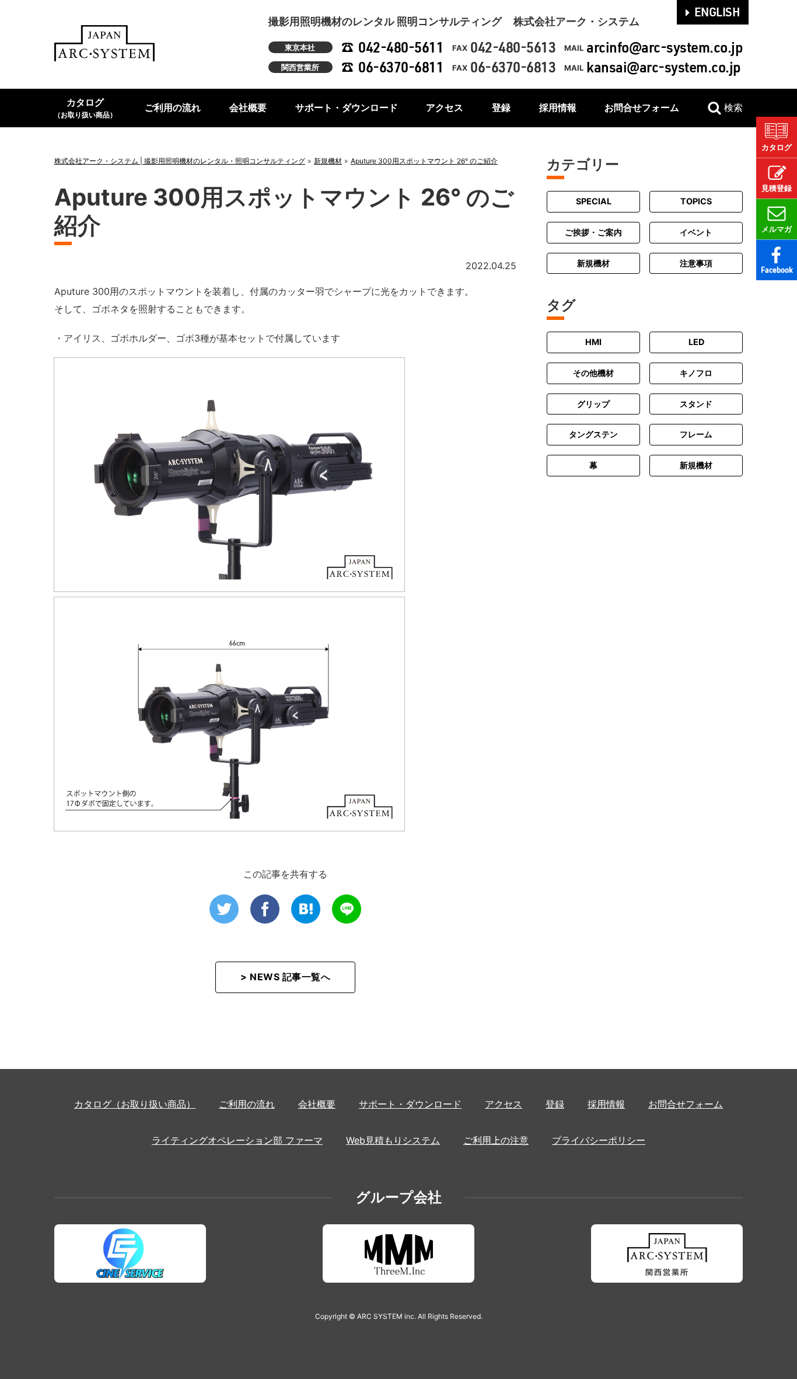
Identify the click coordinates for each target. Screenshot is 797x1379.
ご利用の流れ (173, 107)
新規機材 (593, 262)
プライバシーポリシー (598, 1140)
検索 (733, 107)
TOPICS (696, 201)
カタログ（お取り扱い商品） (134, 1104)
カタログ (85, 107)
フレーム (696, 434)
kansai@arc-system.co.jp (663, 67)
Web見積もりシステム (393, 1140)
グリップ (593, 403)
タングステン (593, 434)
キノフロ (696, 372)
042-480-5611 (400, 47)
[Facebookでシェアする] (264, 909)
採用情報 (557, 107)
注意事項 (696, 262)
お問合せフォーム (641, 107)
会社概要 (248, 107)
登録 (501, 107)
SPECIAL (593, 201)
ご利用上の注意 (496, 1140)
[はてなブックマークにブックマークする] (305, 909)
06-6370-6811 (400, 67)
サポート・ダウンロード (346, 107)
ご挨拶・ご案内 (593, 232)
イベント (696, 232)
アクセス (444, 107)
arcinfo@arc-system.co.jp (664, 47)
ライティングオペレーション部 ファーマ (237, 1140)
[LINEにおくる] (346, 909)
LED (696, 342)
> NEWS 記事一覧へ (285, 977)
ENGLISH (717, 11)
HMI (593, 342)
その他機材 (593, 372)
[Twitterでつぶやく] (224, 909)
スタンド (696, 403)
